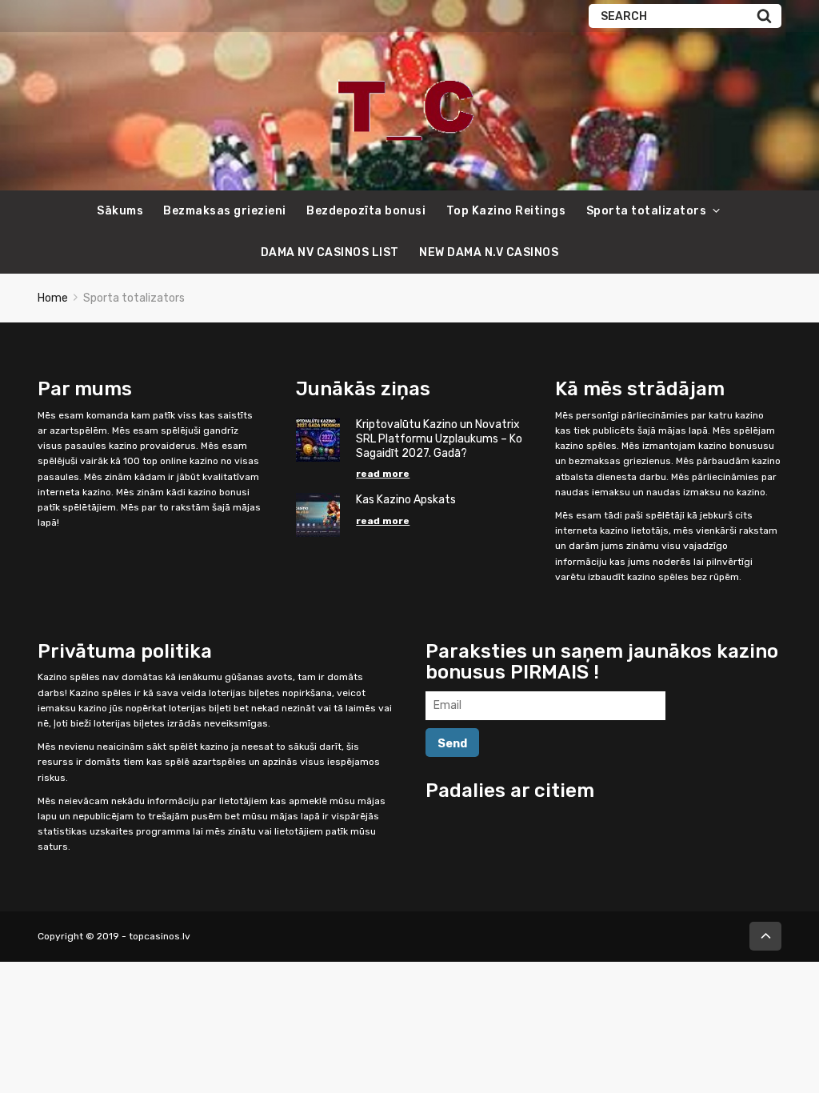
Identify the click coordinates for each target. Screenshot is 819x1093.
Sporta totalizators (646, 211)
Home (53, 298)
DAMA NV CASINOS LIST (330, 252)
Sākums (120, 211)
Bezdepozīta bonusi (365, 211)
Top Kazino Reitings (506, 211)
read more (383, 473)
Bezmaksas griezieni (224, 211)
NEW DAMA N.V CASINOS (488, 252)
